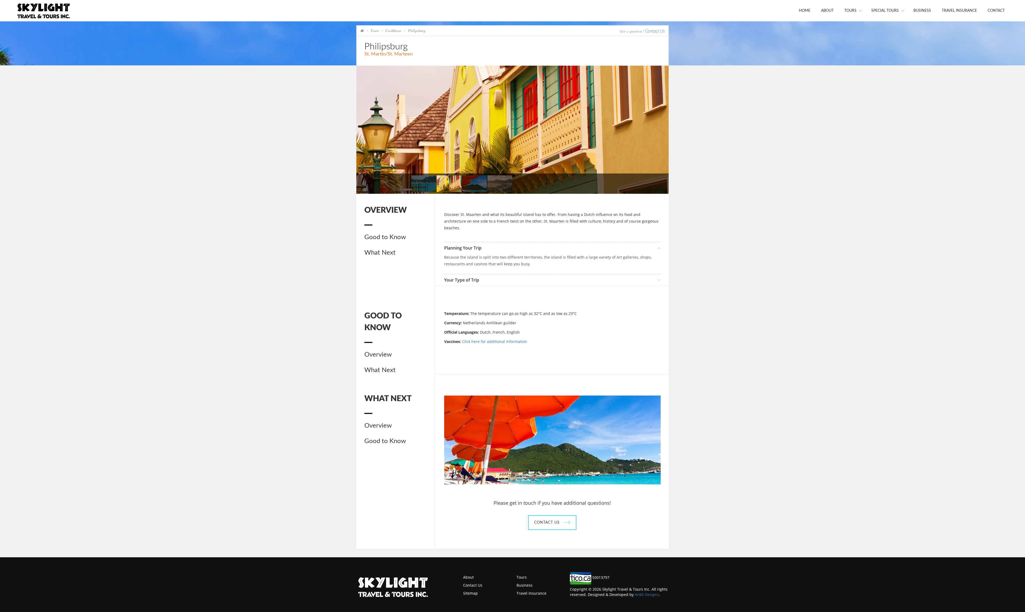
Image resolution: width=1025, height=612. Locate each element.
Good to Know (385, 237)
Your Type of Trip (461, 280)
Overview (378, 355)
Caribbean (393, 30)
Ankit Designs (647, 594)
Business (922, 11)
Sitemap (470, 593)
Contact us (547, 522)
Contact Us (655, 31)
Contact (996, 11)
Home (804, 11)
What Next (380, 253)
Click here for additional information (494, 341)
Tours (850, 11)
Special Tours (885, 11)
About (827, 11)
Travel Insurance (959, 11)
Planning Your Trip (463, 248)
